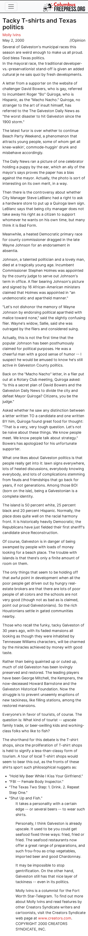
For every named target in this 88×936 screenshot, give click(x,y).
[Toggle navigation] (11, 6)
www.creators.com (54, 918)
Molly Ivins (11, 35)
